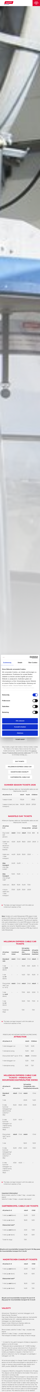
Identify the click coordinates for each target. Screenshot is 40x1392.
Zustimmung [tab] (7, 662)
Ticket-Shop (20, 739)
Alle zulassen (20, 721)
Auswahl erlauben (20, 727)
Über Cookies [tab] (32, 662)
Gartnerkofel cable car (20, 777)
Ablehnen (20, 733)
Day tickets (19, 761)
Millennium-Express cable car (19, 766)
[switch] (35, 700)
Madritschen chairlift (20, 772)
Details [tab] (20, 662)
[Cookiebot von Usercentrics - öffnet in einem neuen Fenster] (30, 657)
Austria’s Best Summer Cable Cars (19, 753)
